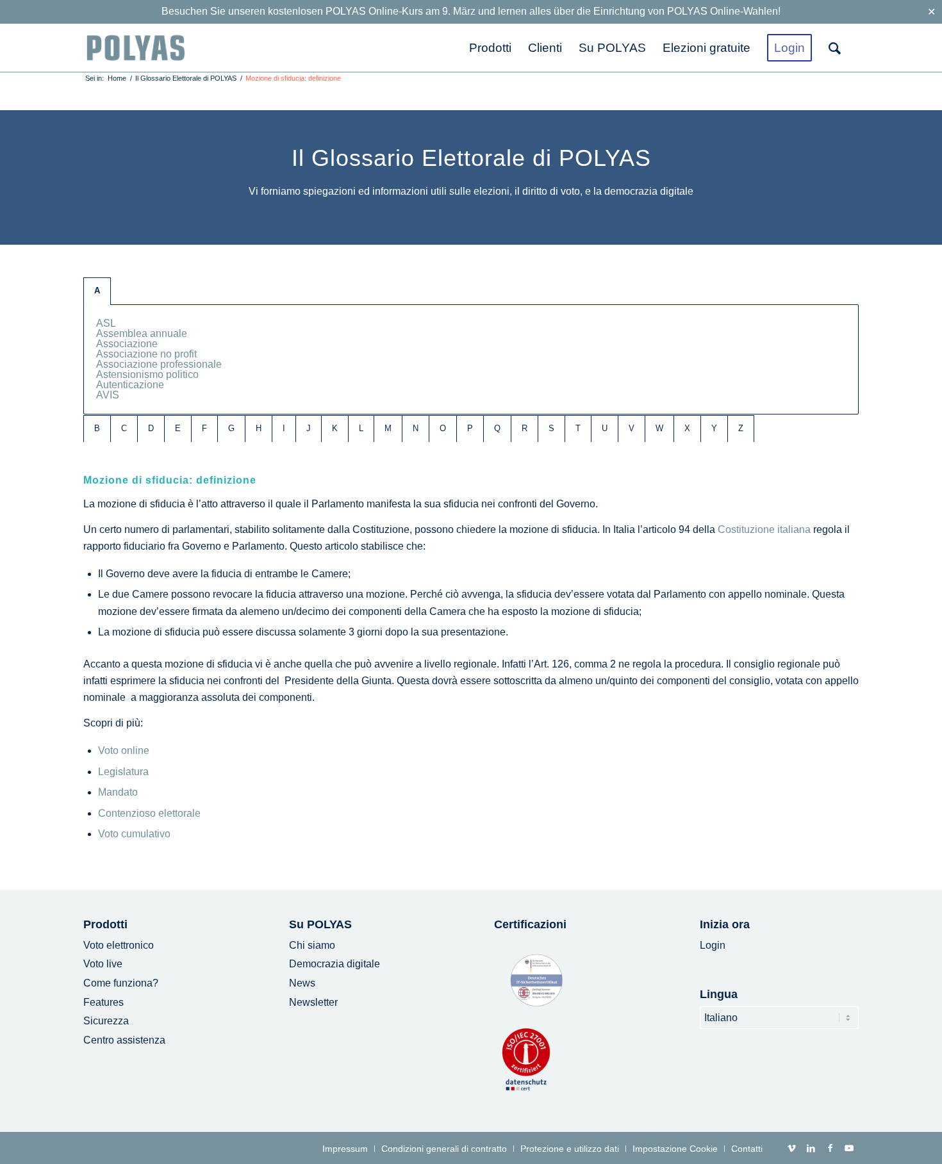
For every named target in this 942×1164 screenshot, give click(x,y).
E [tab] (178, 428)
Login (712, 945)
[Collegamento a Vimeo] (791, 1148)
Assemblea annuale (141, 333)
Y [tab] (714, 428)
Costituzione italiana (764, 529)
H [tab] (258, 428)
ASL (106, 323)
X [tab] (687, 428)
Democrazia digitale (334, 963)
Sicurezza (106, 1020)
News (302, 983)
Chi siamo (312, 945)
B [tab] (97, 428)
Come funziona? (120, 983)
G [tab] (231, 428)
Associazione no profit (146, 353)
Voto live (102, 963)
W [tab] (659, 428)
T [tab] (578, 428)
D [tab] (151, 428)
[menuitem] (490, 48)
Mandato (118, 792)
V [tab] (631, 428)
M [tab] (388, 428)
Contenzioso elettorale (149, 813)
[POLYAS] (135, 48)
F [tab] (204, 428)
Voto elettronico (118, 945)
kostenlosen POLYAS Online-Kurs (345, 11)
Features (103, 1002)
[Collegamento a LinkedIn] (810, 1148)
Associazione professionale (159, 364)
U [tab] (604, 428)
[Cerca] (839, 48)
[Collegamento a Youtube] (849, 1148)
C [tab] (124, 428)
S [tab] (551, 428)
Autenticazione (130, 384)
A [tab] (97, 290)
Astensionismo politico (147, 374)
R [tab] (524, 428)
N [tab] (415, 428)
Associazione (127, 343)
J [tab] (308, 428)
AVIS (107, 394)
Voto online (123, 750)
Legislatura (123, 771)
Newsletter (313, 1002)
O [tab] (443, 428)
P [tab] (470, 428)
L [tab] (361, 428)
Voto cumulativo (134, 833)
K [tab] (335, 428)
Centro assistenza (124, 1040)
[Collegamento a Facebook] (829, 1148)
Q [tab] (497, 428)
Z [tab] (740, 428)
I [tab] (284, 428)
